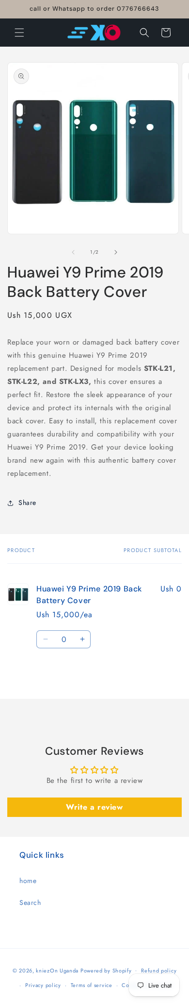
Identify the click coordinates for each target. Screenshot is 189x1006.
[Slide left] (73, 252)
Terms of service (91, 985)
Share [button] (27, 502)
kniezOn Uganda (57, 970)
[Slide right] (115, 252)
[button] (19, 32)
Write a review (94, 807)
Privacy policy (43, 985)
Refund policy (158, 970)
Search (30, 902)
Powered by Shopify (106, 970)
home (27, 880)
